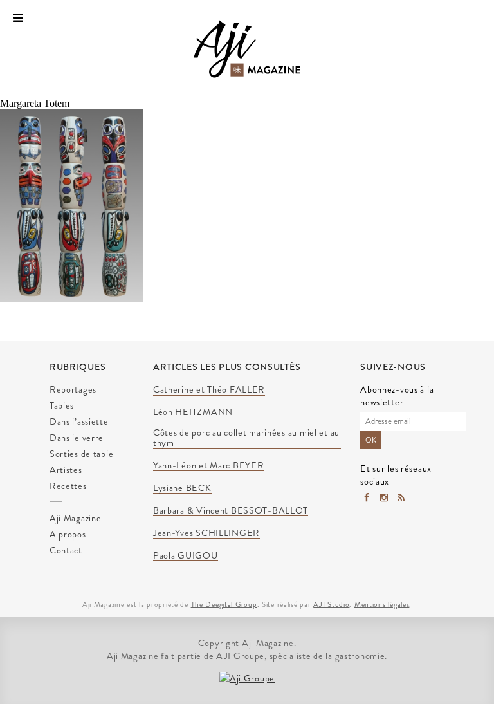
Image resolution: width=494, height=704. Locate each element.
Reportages (73, 389)
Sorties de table (82, 453)
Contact (66, 550)
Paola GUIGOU (185, 556)
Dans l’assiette (79, 421)
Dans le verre (77, 437)
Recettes (68, 485)
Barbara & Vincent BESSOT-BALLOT (230, 511)
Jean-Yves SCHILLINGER (206, 533)
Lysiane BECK (182, 488)
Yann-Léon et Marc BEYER (208, 466)
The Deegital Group (224, 604)
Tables (62, 405)
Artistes (66, 469)
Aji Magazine (76, 518)
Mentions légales (382, 604)
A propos (68, 534)
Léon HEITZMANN (193, 412)
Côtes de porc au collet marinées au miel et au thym (246, 438)
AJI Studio (331, 604)
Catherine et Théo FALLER (209, 390)
